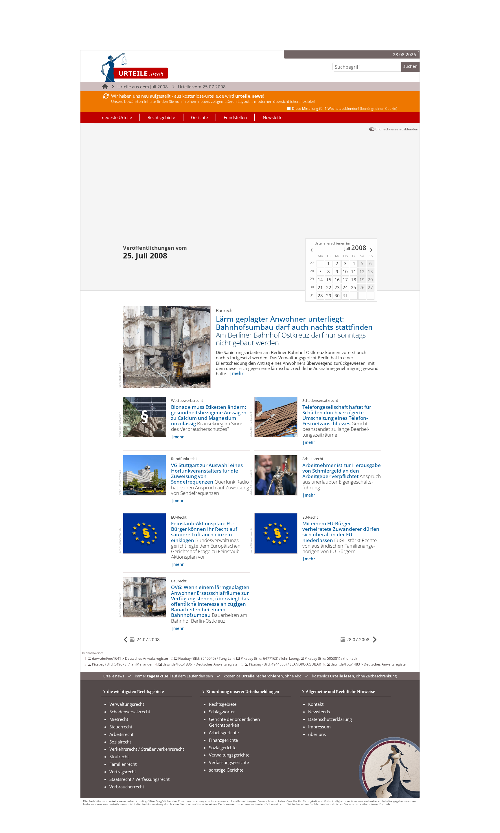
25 (353, 287)
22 (328, 287)
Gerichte (199, 117)
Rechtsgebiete (161, 117)
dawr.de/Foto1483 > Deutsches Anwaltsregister (369, 664)
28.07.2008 (358, 639)
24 (345, 287)
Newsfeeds (319, 711)
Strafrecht (119, 756)
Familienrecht (123, 764)
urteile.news (117, 801)
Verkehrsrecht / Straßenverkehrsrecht (146, 749)
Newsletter (273, 117)
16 (337, 279)
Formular (385, 804)
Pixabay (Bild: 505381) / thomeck (331, 658)
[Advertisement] (249, 183)
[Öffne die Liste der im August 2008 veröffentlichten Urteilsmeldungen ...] (371, 251)
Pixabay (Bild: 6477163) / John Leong (270, 658)
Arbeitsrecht (121, 734)
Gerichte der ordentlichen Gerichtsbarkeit (234, 722)
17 (345, 279)
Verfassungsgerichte (229, 762)
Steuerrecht (120, 727)
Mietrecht (118, 719)
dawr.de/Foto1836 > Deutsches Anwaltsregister (201, 664)
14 (320, 279)
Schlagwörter (222, 711)
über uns (317, 734)
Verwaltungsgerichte (229, 755)
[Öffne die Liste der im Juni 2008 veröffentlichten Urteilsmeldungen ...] (311, 251)
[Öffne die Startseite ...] (154, 67)
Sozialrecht (120, 742)
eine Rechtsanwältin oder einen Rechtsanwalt (205, 804)
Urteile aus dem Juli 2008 (142, 87)
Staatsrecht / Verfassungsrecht (139, 779)
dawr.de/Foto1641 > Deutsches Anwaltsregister (130, 658)
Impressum (319, 727)
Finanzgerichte (223, 740)
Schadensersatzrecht (129, 711)
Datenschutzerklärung (330, 719)
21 (320, 287)
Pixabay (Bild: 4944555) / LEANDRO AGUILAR (285, 664)
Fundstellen (235, 117)
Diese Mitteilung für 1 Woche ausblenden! (344, 108)
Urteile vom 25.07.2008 (202, 87)
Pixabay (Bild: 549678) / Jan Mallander (122, 664)
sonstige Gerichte (226, 770)
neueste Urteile (117, 117)
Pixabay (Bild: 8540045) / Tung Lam (206, 658)
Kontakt (315, 704)
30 (337, 295)
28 (320, 295)
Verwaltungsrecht (126, 704)
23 (337, 287)
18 (353, 279)
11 (353, 271)
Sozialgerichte (222, 747)
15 (328, 279)
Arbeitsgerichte (224, 732)
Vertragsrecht (122, 771)
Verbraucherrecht (126, 787)
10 (345, 271)
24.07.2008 (148, 639)
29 (328, 295)
